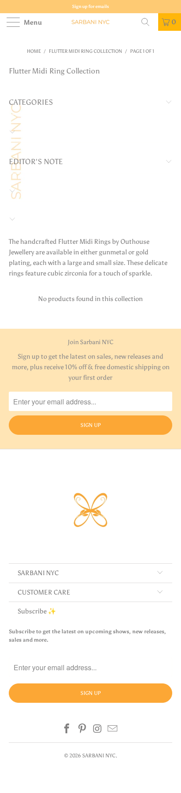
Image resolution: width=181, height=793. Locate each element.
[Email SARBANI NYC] (112, 729)
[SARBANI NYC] (90, 22)
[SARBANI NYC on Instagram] (98, 729)
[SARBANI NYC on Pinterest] (82, 729)
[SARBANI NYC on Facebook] (67, 729)
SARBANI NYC (99, 756)
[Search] (148, 22)
